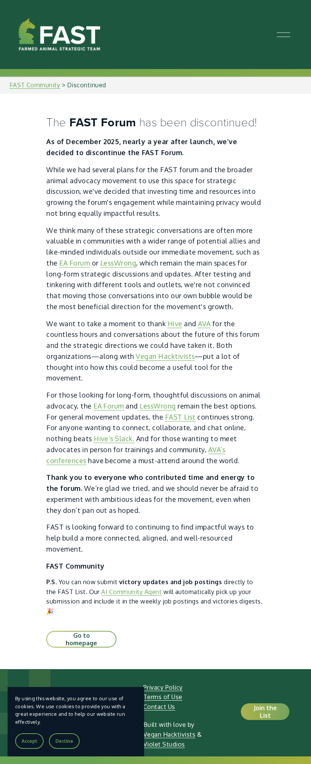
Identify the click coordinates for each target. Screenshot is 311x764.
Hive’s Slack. (114, 438)
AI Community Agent (131, 592)
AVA (204, 323)
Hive (175, 323)
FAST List (180, 417)
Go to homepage (81, 639)
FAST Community (34, 85)
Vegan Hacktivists (165, 356)
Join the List (265, 711)
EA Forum (74, 263)
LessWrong (118, 263)
